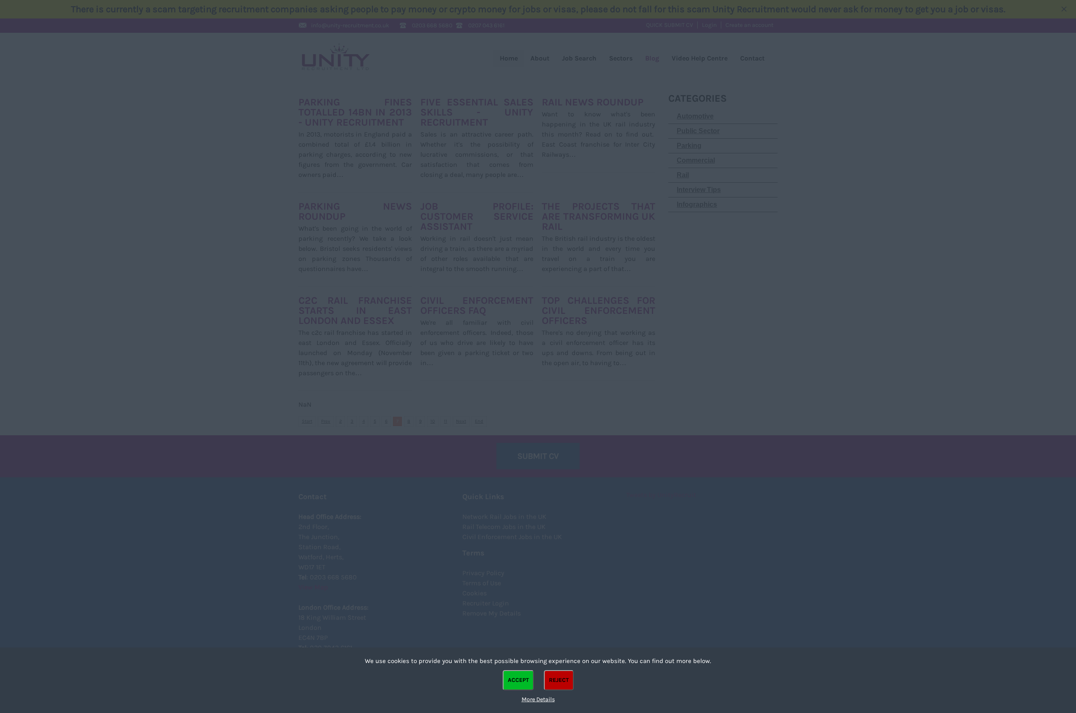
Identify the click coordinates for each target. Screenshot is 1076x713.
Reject (559, 680)
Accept (518, 680)
